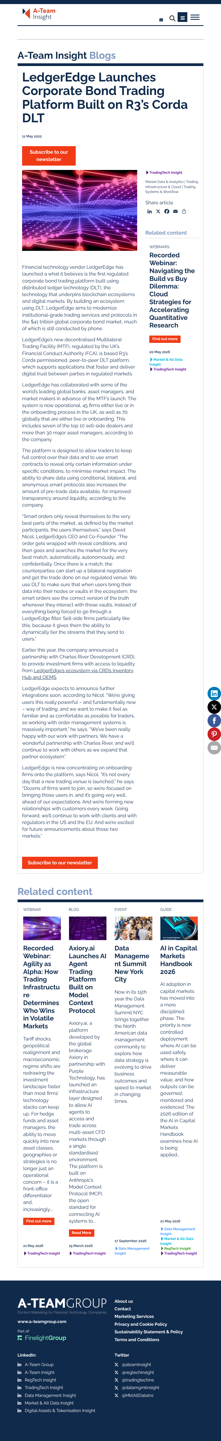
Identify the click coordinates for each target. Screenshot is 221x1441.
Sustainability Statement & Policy (149, 1331)
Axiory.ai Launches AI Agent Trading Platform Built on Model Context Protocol (87, 979)
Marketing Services (134, 1316)
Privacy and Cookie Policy (141, 1324)
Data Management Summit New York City (132, 963)
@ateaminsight (136, 1364)
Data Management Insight (132, 1251)
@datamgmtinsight (140, 1387)
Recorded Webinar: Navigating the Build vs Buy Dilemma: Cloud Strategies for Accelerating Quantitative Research (172, 290)
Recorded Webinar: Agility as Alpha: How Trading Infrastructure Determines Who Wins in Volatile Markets (41, 987)
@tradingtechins (138, 1380)
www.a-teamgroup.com (42, 1321)
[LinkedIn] (214, 693)
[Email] (214, 747)
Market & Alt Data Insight (165, 362)
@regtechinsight (138, 1372)
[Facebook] (214, 720)
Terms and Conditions (137, 1339)
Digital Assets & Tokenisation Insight (60, 1410)
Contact (123, 1308)
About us (124, 1301)
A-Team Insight (39, 1372)
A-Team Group (39, 1364)
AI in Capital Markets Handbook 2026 (178, 959)
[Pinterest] (214, 734)
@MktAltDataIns (137, 1395)
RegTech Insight (177, 1249)
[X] (214, 707)
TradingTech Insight (165, 173)
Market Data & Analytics (164, 182)
